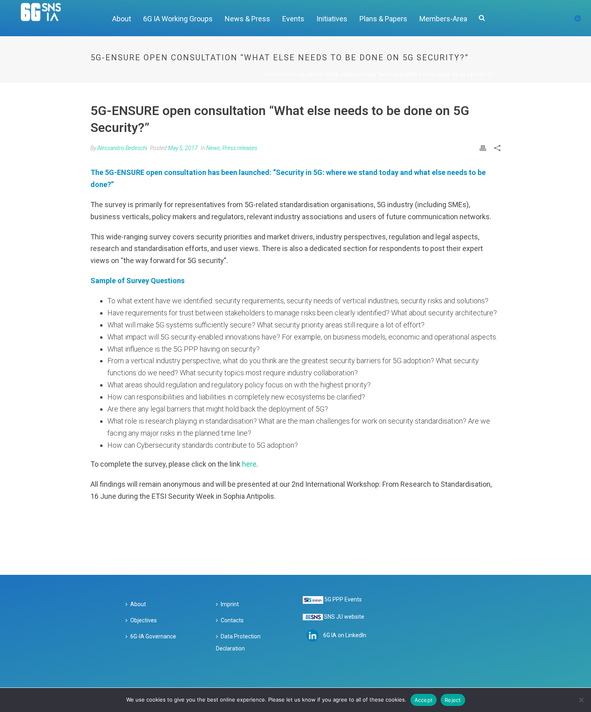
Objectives (143, 620)
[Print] (483, 148)
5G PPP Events (343, 599)
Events (293, 18)
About (121, 18)
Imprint (230, 604)
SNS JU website (344, 616)
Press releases (239, 148)
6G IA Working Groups (178, 18)
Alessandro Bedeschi (122, 148)
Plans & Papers (383, 18)
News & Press (247, 18)
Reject (453, 700)
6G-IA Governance (153, 636)
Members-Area (443, 18)
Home (270, 74)
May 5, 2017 (183, 148)
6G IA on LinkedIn (344, 635)
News (287, 74)
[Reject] (581, 700)
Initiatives (331, 18)
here (249, 464)
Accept (424, 700)
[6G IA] (45, 18)
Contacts (232, 620)
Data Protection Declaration (238, 642)
